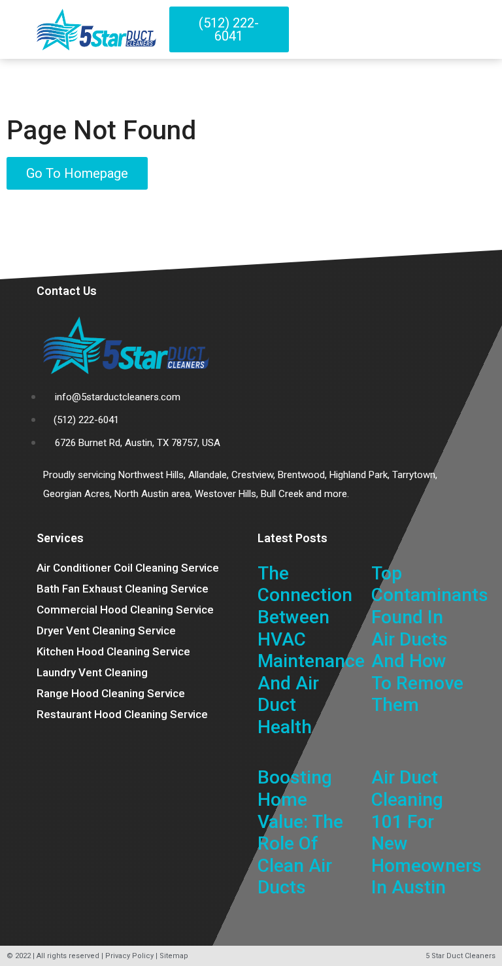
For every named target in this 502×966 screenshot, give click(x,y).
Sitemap (173, 956)
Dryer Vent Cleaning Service (106, 630)
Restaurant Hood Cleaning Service (122, 714)
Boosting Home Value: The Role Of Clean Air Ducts (300, 832)
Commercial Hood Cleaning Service (125, 609)
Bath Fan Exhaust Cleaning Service (123, 588)
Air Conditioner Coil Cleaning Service (128, 567)
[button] (460, 29)
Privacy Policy (129, 956)
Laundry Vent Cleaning (92, 672)
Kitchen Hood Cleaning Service (113, 651)
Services (60, 538)
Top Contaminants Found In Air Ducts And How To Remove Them (429, 639)
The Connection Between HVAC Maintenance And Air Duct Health (311, 650)
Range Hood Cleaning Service (111, 693)
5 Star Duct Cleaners (460, 956)
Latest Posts (292, 538)
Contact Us (67, 291)
